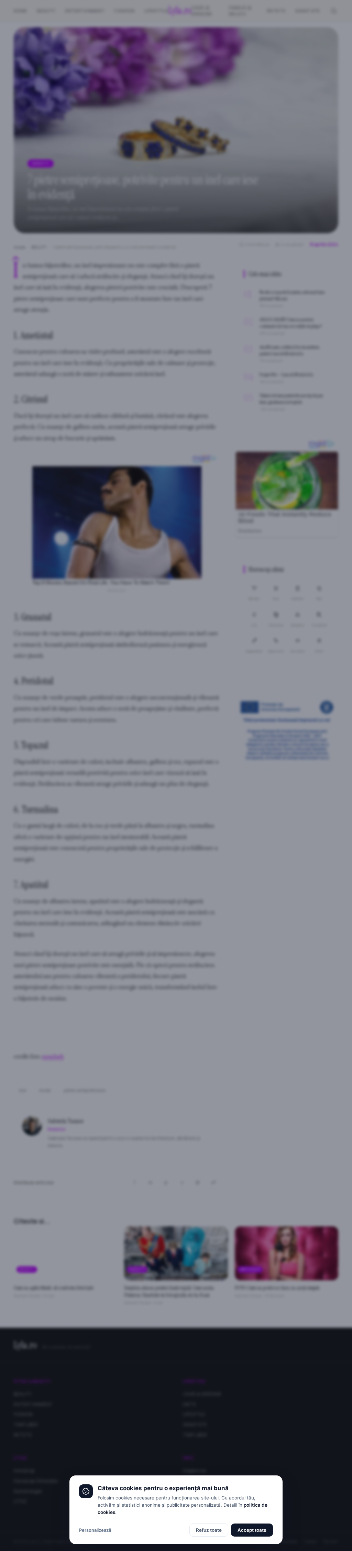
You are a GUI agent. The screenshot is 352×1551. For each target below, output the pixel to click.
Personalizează (95, 1530)
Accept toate (252, 1530)
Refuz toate (209, 1530)
